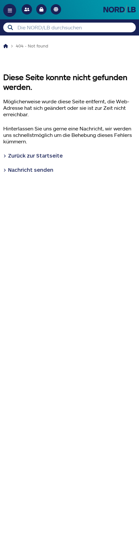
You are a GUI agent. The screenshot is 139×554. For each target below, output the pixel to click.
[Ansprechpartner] (27, 9)
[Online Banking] (41, 9)
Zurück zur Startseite (35, 155)
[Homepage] (5, 45)
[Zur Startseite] (119, 9)
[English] (56, 9)
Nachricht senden (30, 170)
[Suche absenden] (10, 27)
